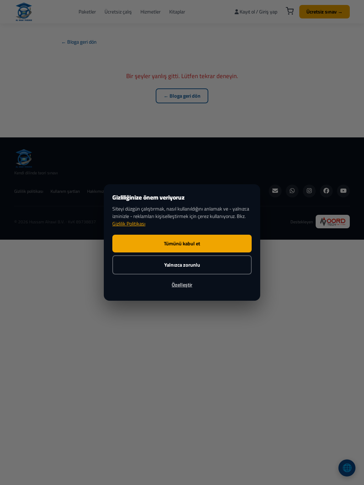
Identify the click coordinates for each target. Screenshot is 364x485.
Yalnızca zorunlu (182, 264)
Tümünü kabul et (182, 243)
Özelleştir (182, 284)
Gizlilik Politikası (128, 223)
